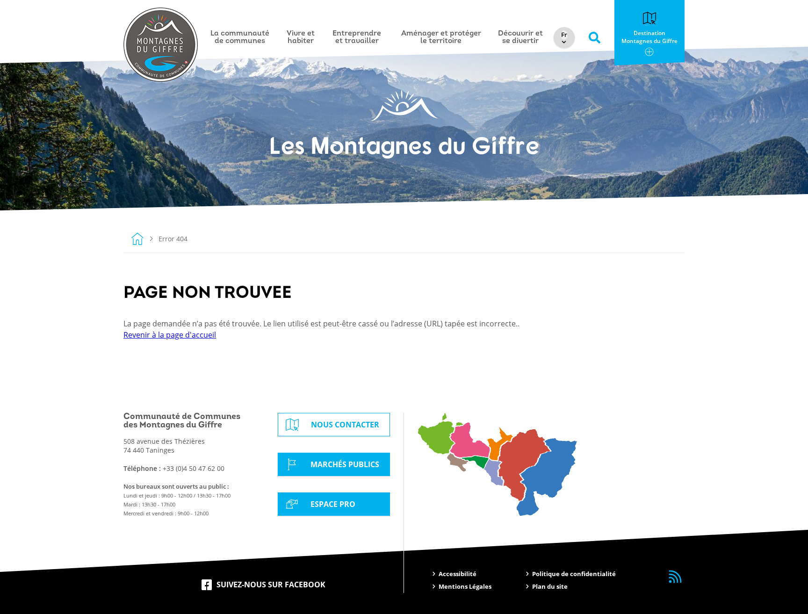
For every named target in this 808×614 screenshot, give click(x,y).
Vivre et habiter (301, 37)
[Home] (137, 238)
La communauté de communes (239, 37)
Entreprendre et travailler (356, 37)
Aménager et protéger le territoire (441, 37)
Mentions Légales (465, 586)
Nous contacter (345, 424)
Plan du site (550, 586)
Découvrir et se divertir (520, 37)
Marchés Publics (344, 464)
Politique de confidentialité (574, 574)
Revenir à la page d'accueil (169, 335)
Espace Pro (332, 504)
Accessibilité (457, 574)
